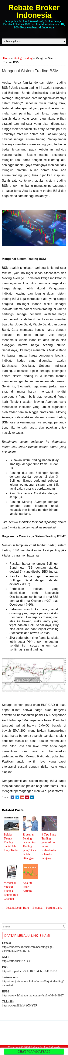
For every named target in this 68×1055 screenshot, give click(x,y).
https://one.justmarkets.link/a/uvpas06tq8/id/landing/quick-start (33, 981)
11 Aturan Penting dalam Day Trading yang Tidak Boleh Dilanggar (29, 846)
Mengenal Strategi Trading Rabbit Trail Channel (11, 890)
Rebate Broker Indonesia (34, 11)
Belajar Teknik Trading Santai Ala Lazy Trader (11, 842)
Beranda (37, 907)
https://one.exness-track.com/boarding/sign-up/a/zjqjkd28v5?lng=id (27, 946)
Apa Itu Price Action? (27, 886)
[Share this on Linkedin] (32, 797)
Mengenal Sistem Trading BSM (30, 71)
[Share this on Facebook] (12, 797)
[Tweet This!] (17, 797)
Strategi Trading (22, 58)
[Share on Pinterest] (27, 797)
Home (6, 58)
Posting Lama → (56, 907)
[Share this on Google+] (22, 797)
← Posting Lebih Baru (15, 907)
